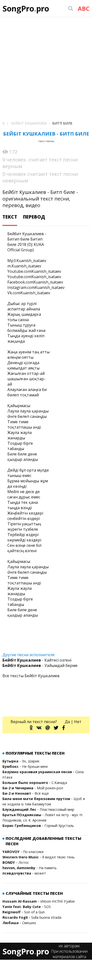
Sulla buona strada (46, 917)
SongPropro (25, 8)
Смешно (29, 922)
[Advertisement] (46, 65)
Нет (77, 721)
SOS (47, 906)
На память (48, 867)
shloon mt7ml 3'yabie (57, 901)
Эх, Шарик (30, 761)
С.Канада (59, 782)
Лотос (23, 862)
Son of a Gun (34, 912)
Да (67, 721)
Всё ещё (42, 793)
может (40, 873)
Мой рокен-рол (50, 788)
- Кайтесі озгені (36, 660)
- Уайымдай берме (40, 665)
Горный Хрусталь (59, 825)
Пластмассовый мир (57, 809)
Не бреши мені (35, 766)
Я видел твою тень (58, 857)
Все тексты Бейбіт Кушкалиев (31, 675)
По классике (33, 851)
